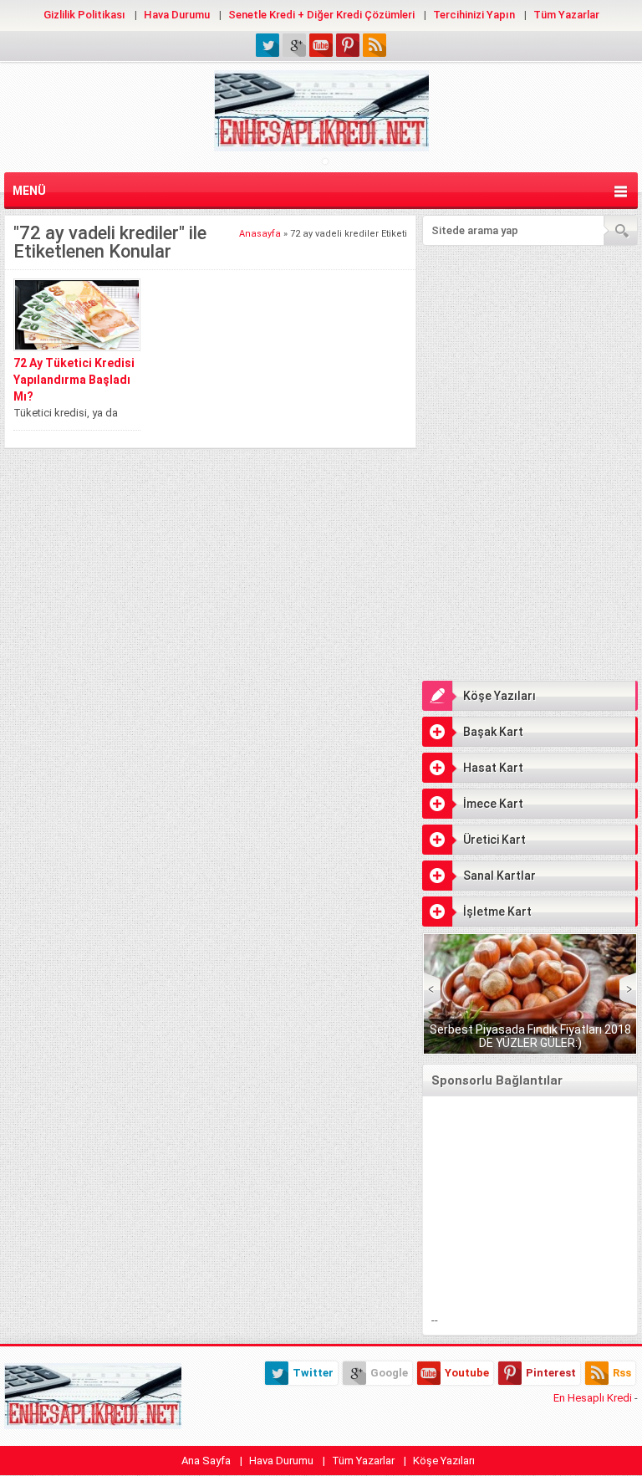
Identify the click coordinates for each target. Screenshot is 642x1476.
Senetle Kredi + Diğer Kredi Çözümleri (321, 14)
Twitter (313, 1372)
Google (389, 1372)
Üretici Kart (494, 839)
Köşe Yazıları (499, 695)
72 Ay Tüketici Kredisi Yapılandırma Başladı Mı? (74, 379)
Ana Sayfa (206, 1460)
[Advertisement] (530, 358)
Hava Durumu (177, 14)
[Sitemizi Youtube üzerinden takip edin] (321, 45)
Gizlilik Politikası (84, 14)
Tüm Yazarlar (566, 14)
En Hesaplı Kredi (592, 1398)
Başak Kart (493, 731)
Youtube (467, 1372)
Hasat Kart (493, 767)
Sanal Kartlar (499, 875)
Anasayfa (260, 233)
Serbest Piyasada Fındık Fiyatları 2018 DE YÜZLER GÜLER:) (530, 1036)
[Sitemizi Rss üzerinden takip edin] (374, 45)
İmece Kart (493, 803)
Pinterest (551, 1372)
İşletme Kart (497, 911)
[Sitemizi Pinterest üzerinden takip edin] (347, 45)
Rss (622, 1372)
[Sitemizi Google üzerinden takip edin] (294, 45)
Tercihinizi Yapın (474, 14)
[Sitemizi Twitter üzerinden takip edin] (267, 45)
